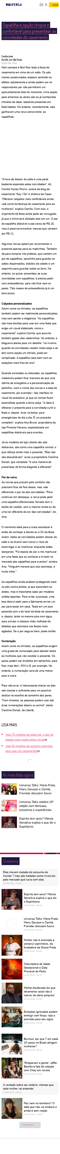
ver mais (27, 1125)
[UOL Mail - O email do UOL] (41, 5)
